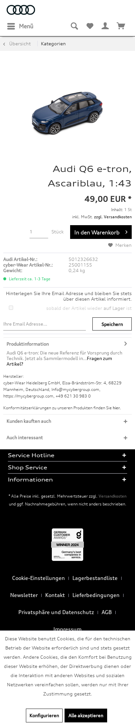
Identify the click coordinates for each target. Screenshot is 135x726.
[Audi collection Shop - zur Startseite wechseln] (21, 10)
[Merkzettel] (89, 26)
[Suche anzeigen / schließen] (74, 26)
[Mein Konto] (105, 26)
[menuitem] (20, 26)
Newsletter (24, 595)
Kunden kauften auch (29, 421)
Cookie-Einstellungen (38, 578)
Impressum (67, 629)
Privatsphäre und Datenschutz (56, 612)
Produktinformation (28, 344)
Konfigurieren (44, 715)
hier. (117, 407)
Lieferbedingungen (96, 595)
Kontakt (55, 595)
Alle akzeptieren (85, 715)
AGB (107, 612)
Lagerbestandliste (95, 578)
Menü (26, 26)
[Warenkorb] (121, 26)
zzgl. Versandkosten (113, 216)
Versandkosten (112, 496)
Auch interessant (25, 437)
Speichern (112, 324)
